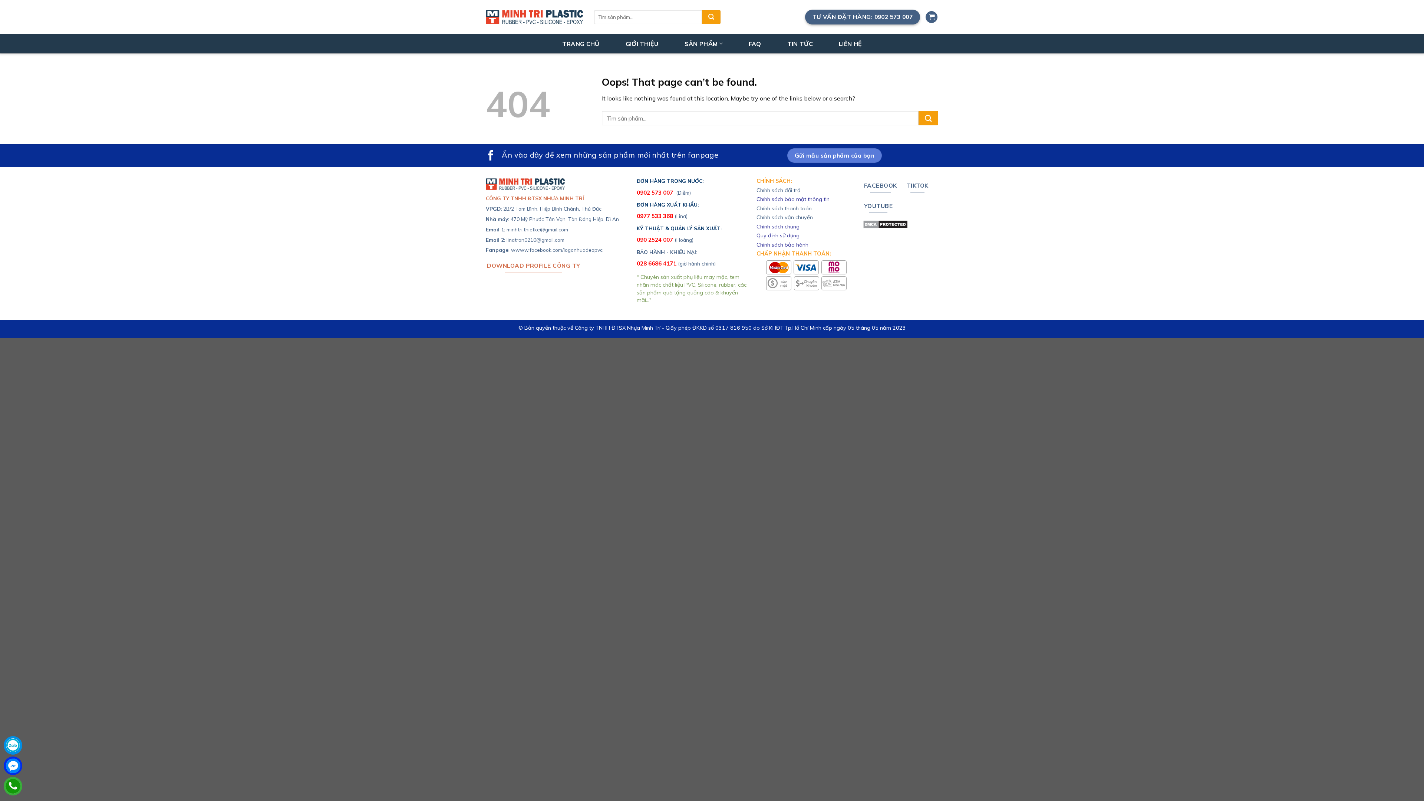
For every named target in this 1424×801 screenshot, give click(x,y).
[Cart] (931, 17)
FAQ (755, 43)
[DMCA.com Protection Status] (885, 223)
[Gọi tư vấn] (13, 786)
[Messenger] (13, 765)
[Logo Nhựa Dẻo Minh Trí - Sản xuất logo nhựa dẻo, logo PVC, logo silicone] (534, 17)
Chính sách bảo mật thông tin (793, 199)
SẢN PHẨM (701, 43)
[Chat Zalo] (13, 745)
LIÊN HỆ (850, 43)
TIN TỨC (800, 43)
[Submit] (711, 17)
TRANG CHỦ (581, 43)
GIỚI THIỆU (642, 43)
